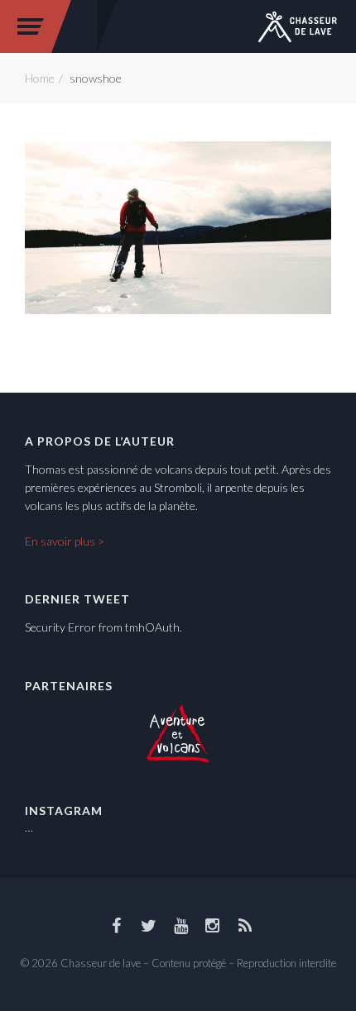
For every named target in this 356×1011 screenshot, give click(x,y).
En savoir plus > (64, 541)
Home (40, 78)
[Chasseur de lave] (298, 24)
